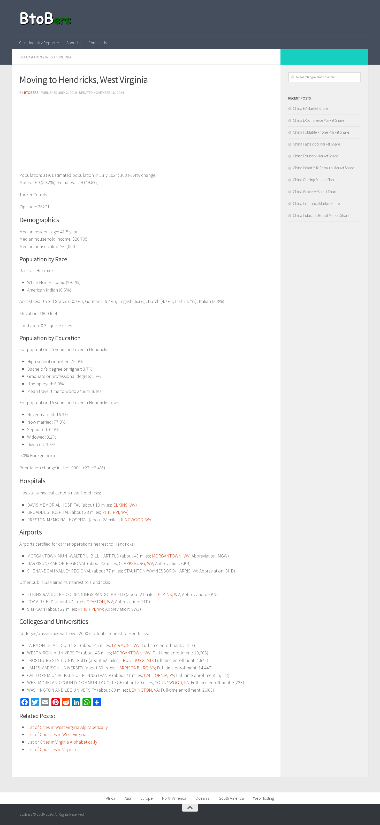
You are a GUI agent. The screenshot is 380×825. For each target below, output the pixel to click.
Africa (110, 798)
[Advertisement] (146, 135)
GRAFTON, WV (99, 602)
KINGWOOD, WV (136, 520)
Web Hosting (263, 798)
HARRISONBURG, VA (135, 668)
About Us (73, 42)
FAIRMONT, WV (126, 645)
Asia (128, 798)
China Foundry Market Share (315, 156)
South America (231, 798)
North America (174, 798)
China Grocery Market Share (315, 191)
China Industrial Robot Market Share (321, 215)
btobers (31, 92)
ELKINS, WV (124, 505)
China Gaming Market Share (314, 179)
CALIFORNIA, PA (159, 675)
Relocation (30, 56)
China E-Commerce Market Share (318, 120)
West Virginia (58, 56)
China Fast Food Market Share (316, 144)
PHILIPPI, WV (114, 512)
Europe (146, 798)
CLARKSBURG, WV (136, 563)
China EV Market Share (310, 108)
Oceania (202, 798)
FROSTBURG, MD (136, 660)
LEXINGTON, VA (144, 690)
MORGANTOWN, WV (170, 556)
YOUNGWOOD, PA (172, 682)
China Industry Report (37, 42)
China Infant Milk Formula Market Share (323, 167)
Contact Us (97, 42)
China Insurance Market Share (316, 203)
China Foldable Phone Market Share (321, 132)
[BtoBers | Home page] (45, 18)
